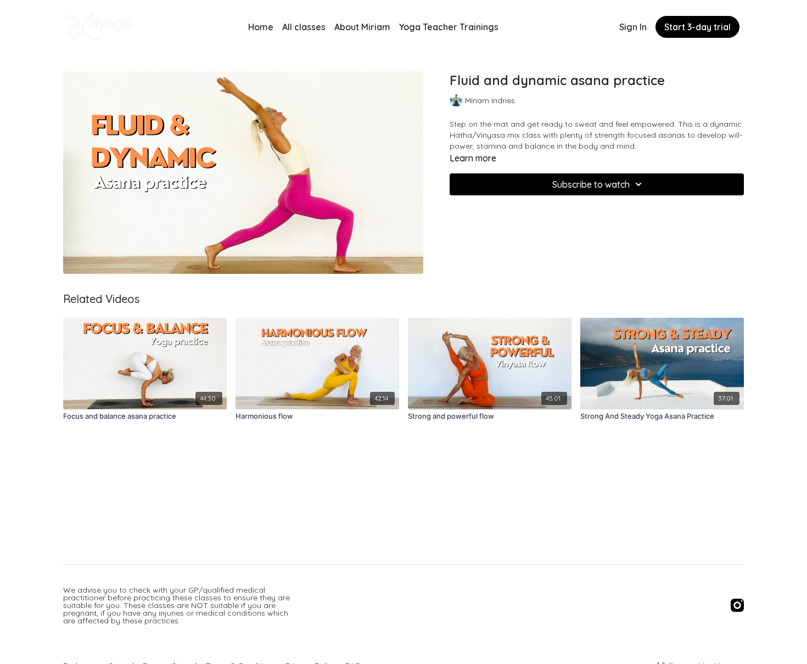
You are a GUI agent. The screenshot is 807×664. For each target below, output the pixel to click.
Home (260, 26)
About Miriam (362, 26)
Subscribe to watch (591, 184)
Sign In (633, 26)
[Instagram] (737, 605)
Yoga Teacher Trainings (448, 26)
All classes (304, 26)
